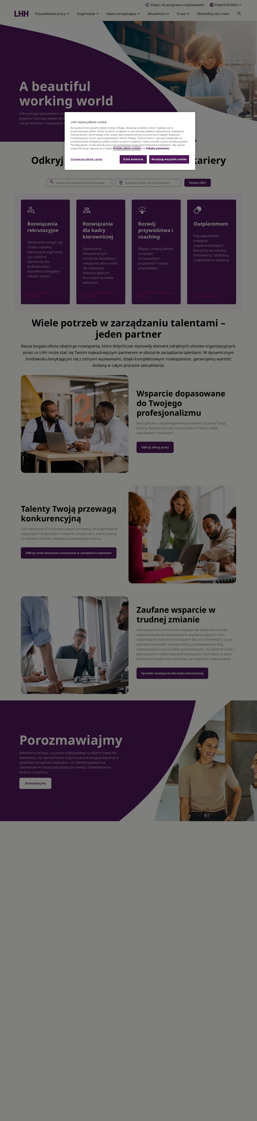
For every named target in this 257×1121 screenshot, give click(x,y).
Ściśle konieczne (133, 159)
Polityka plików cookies (127, 148)
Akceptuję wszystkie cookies (169, 159)
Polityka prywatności (157, 148)
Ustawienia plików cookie (86, 159)
